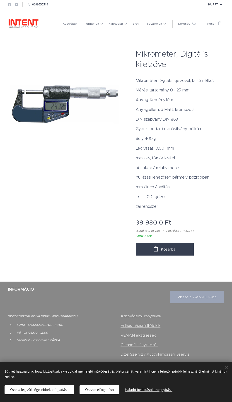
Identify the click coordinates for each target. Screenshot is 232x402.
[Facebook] (9, 4)
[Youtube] (16, 4)
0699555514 (40, 4)
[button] (187, 23)
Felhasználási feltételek (140, 325)
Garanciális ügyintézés (139, 344)
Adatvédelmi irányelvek (141, 315)
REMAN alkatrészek (138, 335)
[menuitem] (71, 23)
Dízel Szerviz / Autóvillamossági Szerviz (155, 354)
